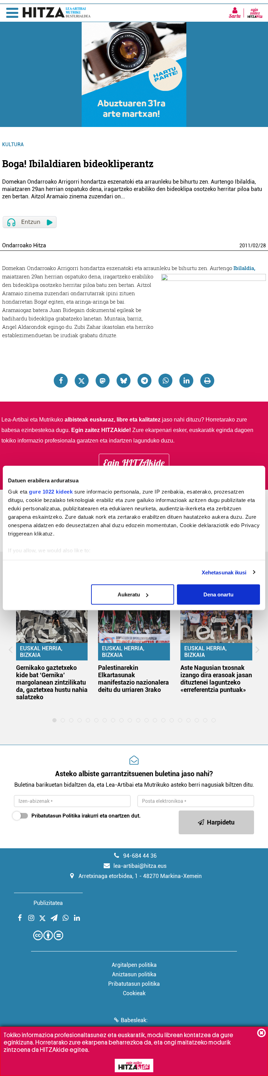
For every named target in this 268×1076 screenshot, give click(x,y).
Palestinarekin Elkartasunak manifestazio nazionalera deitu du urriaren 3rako (133, 678)
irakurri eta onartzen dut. (86, 816)
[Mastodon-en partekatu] (103, 381)
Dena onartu (218, 594)
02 (255, 245)
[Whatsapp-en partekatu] (165, 381)
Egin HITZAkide (134, 463)
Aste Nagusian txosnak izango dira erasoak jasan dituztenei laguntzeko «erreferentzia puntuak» (216, 678)
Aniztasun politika (134, 974)
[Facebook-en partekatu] (61, 381)
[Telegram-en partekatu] (144, 381)
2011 (245, 245)
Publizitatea (48, 903)
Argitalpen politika (134, 965)
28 (263, 245)
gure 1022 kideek (51, 491)
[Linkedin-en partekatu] (186, 381)
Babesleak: (134, 1020)
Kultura (13, 144)
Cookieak (134, 993)
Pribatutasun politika (134, 984)
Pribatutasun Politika (55, 816)
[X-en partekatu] (82, 381)
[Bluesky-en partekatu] (124, 381)
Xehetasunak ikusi (224, 572)
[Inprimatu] (207, 381)
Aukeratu (129, 594)
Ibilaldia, (244, 267)
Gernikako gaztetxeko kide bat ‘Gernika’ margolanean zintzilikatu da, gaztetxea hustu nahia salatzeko (52, 682)
